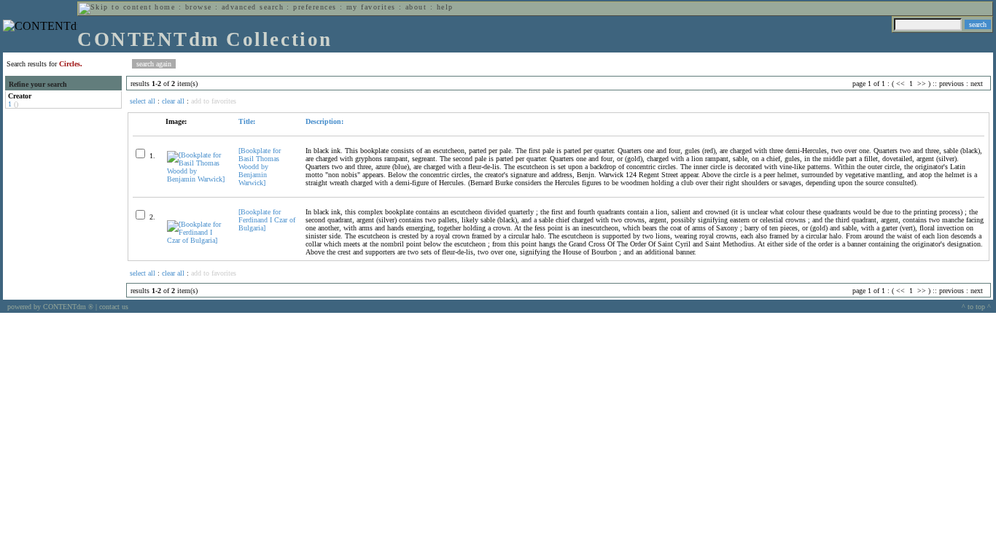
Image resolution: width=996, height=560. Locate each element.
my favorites (371, 7)
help (445, 7)
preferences (314, 7)
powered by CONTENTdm (50, 307)
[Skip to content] (115, 7)
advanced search (253, 7)
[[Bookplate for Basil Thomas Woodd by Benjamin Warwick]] (196, 179)
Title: (246, 121)
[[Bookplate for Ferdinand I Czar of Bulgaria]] (196, 240)
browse (198, 7)
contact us (113, 307)
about (416, 7)
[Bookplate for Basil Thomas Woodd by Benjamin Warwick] (259, 167)
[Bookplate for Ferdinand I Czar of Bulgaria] (266, 220)
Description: (324, 121)
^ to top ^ (976, 307)
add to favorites (213, 101)
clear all (173, 101)
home (165, 7)
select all (142, 101)
